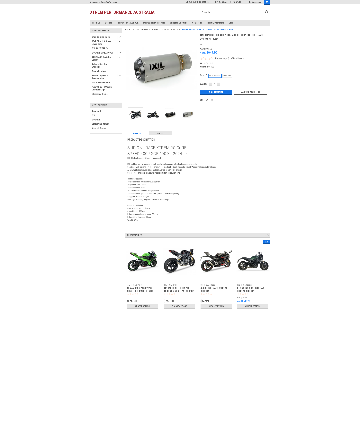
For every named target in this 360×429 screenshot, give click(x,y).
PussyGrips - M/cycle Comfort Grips (102, 88)
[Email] (201, 99)
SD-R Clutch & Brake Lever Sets (101, 42)
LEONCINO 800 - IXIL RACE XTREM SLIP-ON (251, 289)
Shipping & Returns (178, 23)
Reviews (160, 133)
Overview (137, 133)
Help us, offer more (215, 23)
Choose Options (142, 306)
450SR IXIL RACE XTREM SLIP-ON (214, 289)
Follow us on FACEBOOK (127, 23)
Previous (128, 69)
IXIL (93, 115)
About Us (96, 23)
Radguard (96, 111)
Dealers (108, 23)
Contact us (197, 23)
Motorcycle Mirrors (101, 82)
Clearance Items (100, 94)
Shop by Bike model (101, 37)
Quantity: (203, 84)
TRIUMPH (154, 29)
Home (127, 29)
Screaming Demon (100, 124)
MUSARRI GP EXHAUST (102, 52)
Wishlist (239, 2)
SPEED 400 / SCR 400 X (169, 29)
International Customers (154, 23)
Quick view (142, 281)
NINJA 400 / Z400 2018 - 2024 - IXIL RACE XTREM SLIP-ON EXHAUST (140, 291)
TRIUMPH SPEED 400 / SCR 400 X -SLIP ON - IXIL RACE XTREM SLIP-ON (207, 29)
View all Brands (99, 128)
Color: (203, 75)
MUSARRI (96, 119)
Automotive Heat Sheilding (100, 65)
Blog (231, 23)
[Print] (207, 99)
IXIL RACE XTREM (100, 48)
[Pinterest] (212, 99)
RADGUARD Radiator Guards (101, 58)
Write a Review (237, 58)
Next (195, 69)
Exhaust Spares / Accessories (100, 77)
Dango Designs (99, 71)
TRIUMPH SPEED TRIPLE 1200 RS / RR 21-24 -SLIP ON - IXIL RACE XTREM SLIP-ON (179, 291)
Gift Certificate (221, 2)
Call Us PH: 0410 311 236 (199, 2)
